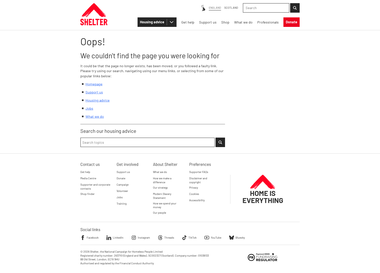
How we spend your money (164, 205)
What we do (95, 116)
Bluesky (240, 237)
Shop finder (87, 194)
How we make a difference (162, 180)
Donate (121, 178)
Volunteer (122, 191)
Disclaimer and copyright (198, 180)
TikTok (192, 237)
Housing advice (152, 22)
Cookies (194, 194)
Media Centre (88, 178)
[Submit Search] (295, 8)
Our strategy (160, 187)
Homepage (94, 84)
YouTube (216, 237)
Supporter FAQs (198, 172)
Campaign (123, 184)
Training (121, 203)
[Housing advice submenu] (172, 22)
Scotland (231, 7)
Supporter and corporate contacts (95, 186)
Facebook (93, 237)
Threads (169, 237)
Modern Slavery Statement (162, 195)
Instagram (144, 237)
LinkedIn (118, 237)
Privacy (193, 187)
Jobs (89, 108)
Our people (159, 212)
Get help (85, 172)
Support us (94, 92)
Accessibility (197, 200)
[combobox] (266, 8)
